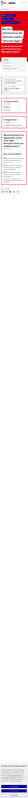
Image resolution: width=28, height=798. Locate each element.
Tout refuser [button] (14, 791)
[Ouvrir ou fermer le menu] (26, 2)
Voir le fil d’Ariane (5, 9)
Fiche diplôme (8, 19)
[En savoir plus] (9, 90)
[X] (14, 191)
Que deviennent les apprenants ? (10, 68)
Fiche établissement (9, 15)
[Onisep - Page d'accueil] (11, 3)
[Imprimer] (2, 191)
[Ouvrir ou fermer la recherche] (22, 2)
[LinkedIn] (10, 191)
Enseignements (6, 65)
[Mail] (6, 191)
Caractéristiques (6, 62)
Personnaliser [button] (14, 795)
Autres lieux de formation (11, 22)
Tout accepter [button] (14, 786)
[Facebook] (17, 191)
